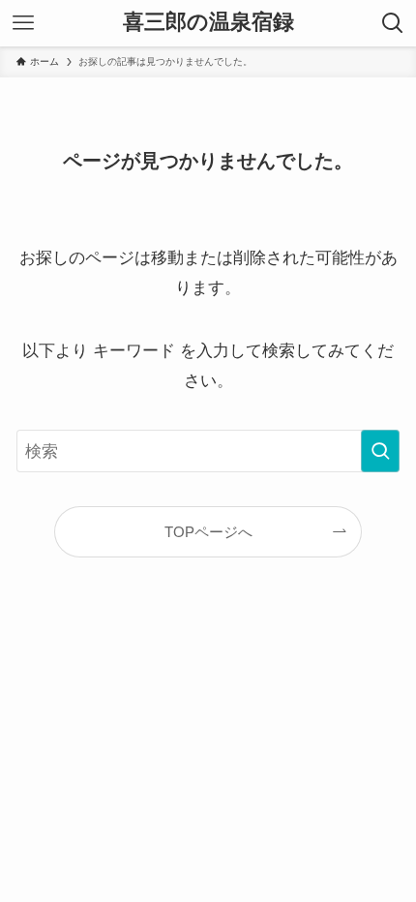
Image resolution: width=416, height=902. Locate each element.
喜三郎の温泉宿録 (208, 23)
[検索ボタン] (393, 23)
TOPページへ (208, 532)
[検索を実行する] (380, 451)
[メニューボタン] (23, 23)
